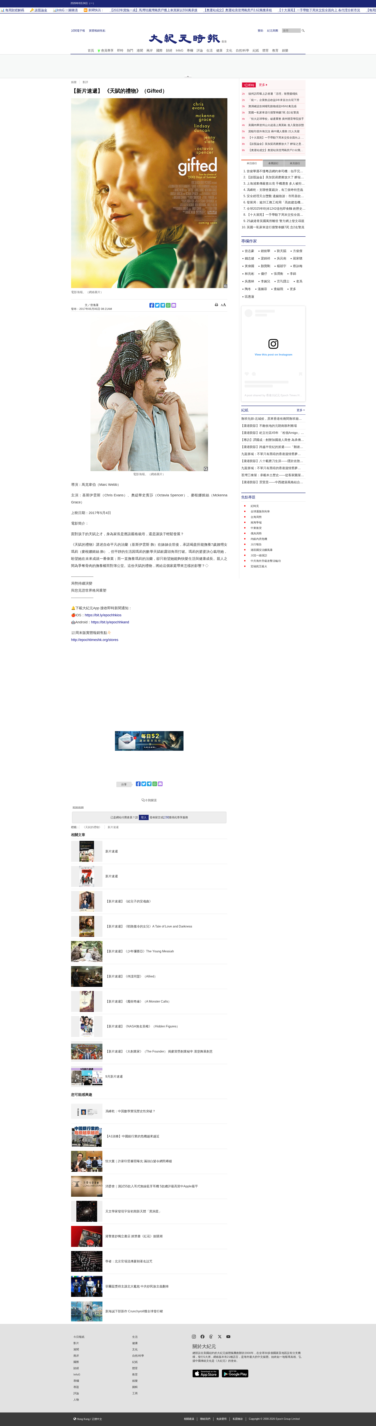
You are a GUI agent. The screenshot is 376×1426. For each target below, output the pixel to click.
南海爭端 (256, 522)
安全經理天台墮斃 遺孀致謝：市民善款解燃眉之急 (275, 196)
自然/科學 (242, 50)
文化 (229, 50)
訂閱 (166, 817)
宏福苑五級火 (259, 566)
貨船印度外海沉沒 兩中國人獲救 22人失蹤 (274, 131)
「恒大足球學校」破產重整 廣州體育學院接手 (276, 118)
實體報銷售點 (97, 30)
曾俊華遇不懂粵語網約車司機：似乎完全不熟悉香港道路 (275, 172)
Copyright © (256, 1419)
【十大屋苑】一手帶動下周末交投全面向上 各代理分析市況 (276, 138)
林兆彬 (249, 273)
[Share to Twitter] (157, 305)
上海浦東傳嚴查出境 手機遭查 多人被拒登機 (276, 184)
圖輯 (135, 1387)
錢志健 (249, 258)
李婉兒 (265, 281)
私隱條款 (238, 1419)
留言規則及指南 (78, 807)
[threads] (211, 1336)
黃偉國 (249, 266)
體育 (265, 50)
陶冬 (248, 289)
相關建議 (189, 1419)
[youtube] (228, 1336)
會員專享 (107, 50)
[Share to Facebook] (151, 305)
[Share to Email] (173, 305)
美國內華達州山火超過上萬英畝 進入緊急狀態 (276, 125)
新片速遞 (113, 827)
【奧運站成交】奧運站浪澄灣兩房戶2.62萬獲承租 (275, 150)
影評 (85, 82)
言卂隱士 (283, 281)
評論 (200, 50)
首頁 (91, 50)
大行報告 (256, 544)
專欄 (190, 50)
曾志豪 (249, 251)
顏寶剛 (265, 266)
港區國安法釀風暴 (262, 549)
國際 (159, 50)
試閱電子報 (78, 30)
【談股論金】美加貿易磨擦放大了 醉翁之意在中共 (276, 144)
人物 (76, 1399)
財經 (169, 50)
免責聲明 (221, 1419)
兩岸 (149, 50)
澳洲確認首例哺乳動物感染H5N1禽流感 (272, 106)
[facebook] (202, 1336)
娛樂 (285, 50)
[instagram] (194, 1336)
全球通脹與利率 (260, 511)
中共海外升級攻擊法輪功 (266, 560)
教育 (275, 50)
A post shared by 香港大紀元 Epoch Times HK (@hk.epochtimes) (285, 395)
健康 (219, 50)
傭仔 (264, 273)
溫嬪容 (262, 289)
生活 (209, 50)
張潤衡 (278, 273)
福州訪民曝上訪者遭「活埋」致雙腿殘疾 (273, 93)
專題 (76, 1387)
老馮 (299, 281)
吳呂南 (281, 258)
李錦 (293, 273)
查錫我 (278, 289)
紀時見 (255, 506)
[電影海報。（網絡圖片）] (149, 193)
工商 (135, 1393)
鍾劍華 (265, 251)
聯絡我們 (205, 1419)
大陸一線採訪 (259, 555)
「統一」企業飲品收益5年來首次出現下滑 (273, 100)
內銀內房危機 (259, 538)
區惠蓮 (249, 296)
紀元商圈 (272, 30)
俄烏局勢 (256, 533)
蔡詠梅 (297, 266)
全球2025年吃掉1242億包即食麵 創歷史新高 (276, 209)
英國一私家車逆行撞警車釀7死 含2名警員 (273, 112)
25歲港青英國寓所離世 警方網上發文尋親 (275, 221)
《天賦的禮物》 (92, 827)
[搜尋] (303, 30)
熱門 (130, 50)
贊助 (260, 30)
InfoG (179, 50)
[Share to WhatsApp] (168, 305)
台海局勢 (256, 517)
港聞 (140, 50)
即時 (120, 50)
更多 (293, 289)
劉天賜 (281, 251)
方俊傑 (297, 251)
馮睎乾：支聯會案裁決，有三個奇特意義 (275, 189)
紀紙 (256, 50)
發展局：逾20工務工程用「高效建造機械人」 (275, 203)
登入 (143, 817)
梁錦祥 (265, 258)
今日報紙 (78, 1336)
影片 (76, 1343)
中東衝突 (256, 527)
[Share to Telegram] (162, 305)
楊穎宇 (281, 266)
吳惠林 (249, 281)
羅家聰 (297, 258)
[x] (220, 1336)
